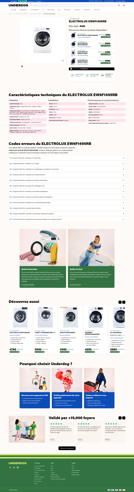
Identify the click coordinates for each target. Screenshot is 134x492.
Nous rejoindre (37, 479)
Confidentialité (75, 472)
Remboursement (76, 474)
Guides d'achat (54, 474)
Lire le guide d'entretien (27, 284)
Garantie (36, 472)
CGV (73, 466)
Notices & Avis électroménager (58, 479)
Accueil (10, 13)
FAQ (52, 466)
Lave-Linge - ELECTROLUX (35, 13)
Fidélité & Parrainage (39, 477)
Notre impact (37, 468)
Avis (52, 470)
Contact (53, 472)
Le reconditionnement (39, 470)
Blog (52, 468)
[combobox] (72, 5)
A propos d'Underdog (39, 466)
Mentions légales (76, 470)
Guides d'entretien (55, 477)
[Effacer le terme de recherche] (112, 6)
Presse (36, 483)
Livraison (36, 474)
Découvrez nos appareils (67, 448)
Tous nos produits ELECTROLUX (21, 13)
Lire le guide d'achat (75, 284)
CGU (73, 468)
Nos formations (38, 481)
